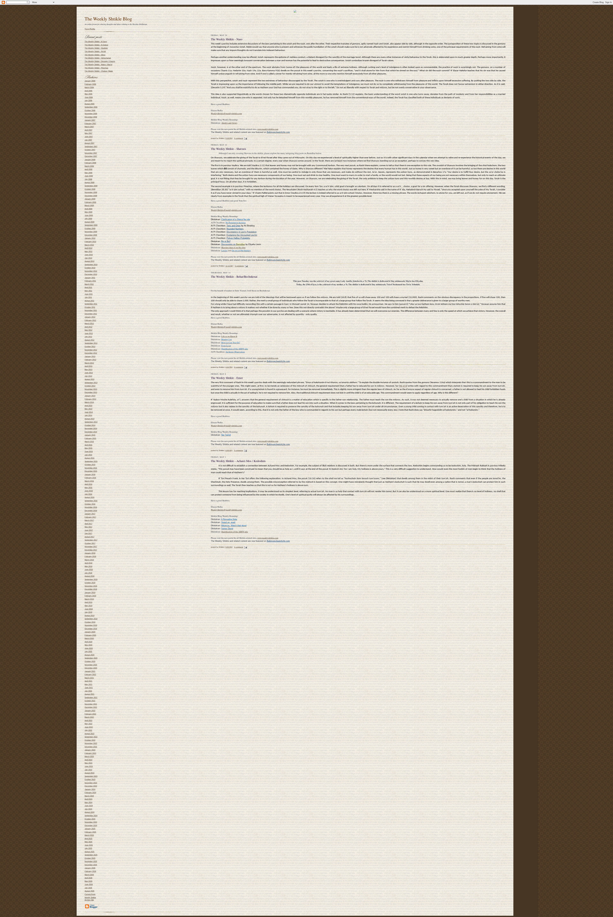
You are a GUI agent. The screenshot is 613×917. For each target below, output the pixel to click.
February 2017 (90, 517)
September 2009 (91, 225)
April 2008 (88, 169)
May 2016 (88, 488)
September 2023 (91, 776)
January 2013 (90, 356)
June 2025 (89, 845)
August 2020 (89, 655)
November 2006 (91, 114)
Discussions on (233, 244)
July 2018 (88, 573)
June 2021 (89, 688)
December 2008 (91, 196)
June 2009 (89, 215)
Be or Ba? (226, 241)
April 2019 (88, 602)
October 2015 (90, 465)
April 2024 (88, 799)
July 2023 (88, 770)
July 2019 (88, 612)
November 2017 (91, 546)
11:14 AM (229, 266)
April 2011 (88, 287)
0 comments (238, 138)
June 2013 (89, 373)
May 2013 (88, 369)
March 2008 (89, 166)
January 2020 (90, 632)
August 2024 (89, 812)
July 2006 (88, 100)
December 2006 (91, 117)
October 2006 (90, 110)
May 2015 (88, 448)
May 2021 (88, 684)
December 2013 (91, 392)
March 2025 (89, 835)
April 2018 (88, 563)
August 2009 (89, 222)
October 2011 (90, 307)
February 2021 (90, 674)
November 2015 (91, 468)
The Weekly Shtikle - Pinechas (96, 68)
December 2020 (91, 668)
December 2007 (91, 156)
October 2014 (90, 425)
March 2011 (89, 284)
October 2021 (90, 701)
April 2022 (88, 720)
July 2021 (88, 691)
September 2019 (91, 619)
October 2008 (90, 189)
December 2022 (91, 747)
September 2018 (91, 579)
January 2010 (90, 238)
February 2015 (90, 438)
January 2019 (90, 592)
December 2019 (91, 629)
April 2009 (88, 209)
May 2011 (88, 291)
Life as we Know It (229, 336)
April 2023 (88, 760)
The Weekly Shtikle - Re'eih (95, 51)
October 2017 (90, 543)
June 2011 (89, 294)
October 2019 (90, 622)
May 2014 (88, 409)
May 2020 (88, 645)
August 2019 (89, 615)
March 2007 (89, 127)
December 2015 (91, 471)
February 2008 (90, 163)
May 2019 (88, 606)
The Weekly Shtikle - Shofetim (96, 48)
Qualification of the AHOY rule (234, 531)
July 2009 (88, 219)
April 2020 (88, 642)
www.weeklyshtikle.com (267, 129)
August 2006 (89, 104)
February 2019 (90, 596)
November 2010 (91, 271)
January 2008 (90, 160)
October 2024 (90, 819)
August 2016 (89, 497)
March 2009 (89, 205)
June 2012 (89, 333)
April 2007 (88, 130)
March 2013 (89, 363)
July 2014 (88, 415)
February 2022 (90, 714)
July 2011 (88, 297)
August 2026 (89, 891)
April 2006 (88, 91)
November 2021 (91, 704)
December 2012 (91, 353)
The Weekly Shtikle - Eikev (95, 55)
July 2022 (88, 730)
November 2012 (91, 350)
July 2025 (88, 848)
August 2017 (89, 537)
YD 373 (403, 386)
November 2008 (91, 192)
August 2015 (89, 458)
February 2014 (90, 399)
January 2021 (90, 671)
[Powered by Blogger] (92, 908)
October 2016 (90, 504)
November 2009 (91, 232)
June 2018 (89, 569)
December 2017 (91, 550)
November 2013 (91, 389)
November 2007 (91, 153)
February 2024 (90, 793)
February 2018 (90, 556)
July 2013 (88, 376)
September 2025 (91, 855)
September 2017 (91, 540)
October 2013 (90, 386)
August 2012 (89, 340)
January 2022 (90, 711)
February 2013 (90, 360)
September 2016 (91, 501)
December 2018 (91, 589)
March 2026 (89, 875)
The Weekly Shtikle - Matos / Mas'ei (98, 65)
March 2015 (89, 442)
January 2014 (90, 396)
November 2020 (91, 665)
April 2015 (88, 445)
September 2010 (91, 265)
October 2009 (90, 228)
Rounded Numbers (235, 229)
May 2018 (88, 566)
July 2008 (88, 179)
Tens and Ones (234, 225)
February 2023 (90, 753)
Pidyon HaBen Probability (238, 238)
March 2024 (89, 796)
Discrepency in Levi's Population (242, 232)
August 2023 (89, 773)
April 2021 (88, 681)
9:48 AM (229, 450)
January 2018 (90, 553)
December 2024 (91, 825)
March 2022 (89, 717)
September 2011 (91, 304)
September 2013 (91, 383)
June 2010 (89, 255)
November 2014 (91, 428)
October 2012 (90, 346)
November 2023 (91, 783)
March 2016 (89, 481)
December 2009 (91, 235)
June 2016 (89, 491)
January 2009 (90, 199)
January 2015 (90, 435)
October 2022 (90, 740)
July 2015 (88, 455)
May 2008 (88, 173)
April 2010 (88, 248)
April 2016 (88, 484)
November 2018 (91, 586)
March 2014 (89, 402)
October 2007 (90, 150)
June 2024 (89, 806)
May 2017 (88, 527)
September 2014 (91, 422)
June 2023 (89, 766)
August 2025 (89, 852)
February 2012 (90, 320)
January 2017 (90, 514)
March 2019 (89, 599)
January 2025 (90, 829)
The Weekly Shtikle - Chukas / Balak (99, 71)
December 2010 (91, 274)
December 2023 (91, 786)
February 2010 (90, 242)
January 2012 (90, 317)
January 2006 (90, 81)
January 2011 (90, 278)
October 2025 (90, 858)
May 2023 (88, 763)
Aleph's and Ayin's (229, 122)
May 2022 (88, 724)
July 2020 (88, 651)
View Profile (90, 28)
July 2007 (88, 140)
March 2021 (89, 678)
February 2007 (90, 123)
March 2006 (89, 87)
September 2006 (91, 107)
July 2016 (88, 494)
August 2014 (89, 419)
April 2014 (88, 406)
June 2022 (89, 727)
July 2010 (88, 258)
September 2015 (91, 461)
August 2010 (89, 261)
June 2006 (89, 97)
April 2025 (88, 839)
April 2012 (88, 327)
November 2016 (91, 507)
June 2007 (89, 137)
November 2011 (91, 310)
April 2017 (88, 524)
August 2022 (89, 734)
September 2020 (91, 658)
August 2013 (89, 379)
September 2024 (91, 816)
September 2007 (91, 146)
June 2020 (89, 648)
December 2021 (91, 707)
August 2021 (89, 694)
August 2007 (89, 143)
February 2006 (90, 84)
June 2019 (89, 609)
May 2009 (88, 212)
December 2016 (91, 511)
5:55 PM (229, 547)
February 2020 (90, 635)
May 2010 (88, 251)
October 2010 (90, 268)
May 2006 (88, 94)
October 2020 (90, 661)
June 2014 (89, 412)
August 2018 (89, 576)
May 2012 (88, 330)
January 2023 (90, 750)
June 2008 (89, 176)
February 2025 (90, 832)
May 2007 (88, 133)
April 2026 (88, 878)
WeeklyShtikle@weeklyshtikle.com (226, 113)
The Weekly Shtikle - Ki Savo (96, 41)
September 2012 (91, 343)
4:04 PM (229, 367)
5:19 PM (229, 138)
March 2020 (89, 638)
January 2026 (90, 868)
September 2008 (91, 186)
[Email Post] (245, 138)
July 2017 (88, 533)
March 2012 (89, 323)
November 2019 (91, 625)
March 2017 (89, 520)
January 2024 (90, 789)
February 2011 (90, 281)
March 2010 (89, 245)
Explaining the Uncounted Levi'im (242, 235)
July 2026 (88, 888)
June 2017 (89, 530)
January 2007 (90, 120)
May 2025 (88, 842)
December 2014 (91, 432)
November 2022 (91, 743)
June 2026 (89, 884)
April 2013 (88, 366)
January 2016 (90, 474)
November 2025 (91, 861)
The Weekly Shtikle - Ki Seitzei (96, 45)
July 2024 (88, 809)
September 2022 (91, 737)
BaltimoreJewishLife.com (278, 132)
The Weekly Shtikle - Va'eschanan (98, 58)
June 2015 (89, 451)
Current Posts (90, 894)
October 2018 (90, 583)
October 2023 (90, 779)
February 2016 (90, 478)
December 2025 (91, 865)
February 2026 (90, 871)
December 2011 (91, 314)
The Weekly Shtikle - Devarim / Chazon (100, 61)
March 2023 (89, 756)
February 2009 (90, 202)
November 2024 (91, 822)
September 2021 (91, 697)
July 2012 (88, 337)
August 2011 (89, 301)
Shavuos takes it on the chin (233, 247)
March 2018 (89, 560)
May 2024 (88, 802)
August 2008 (89, 182)
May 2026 (88, 881)
